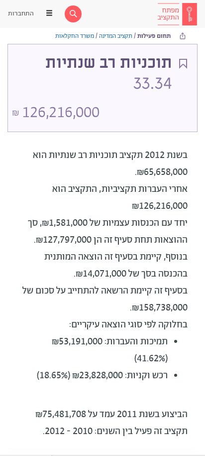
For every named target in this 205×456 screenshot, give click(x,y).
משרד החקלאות (74, 36)
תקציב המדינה (115, 36)
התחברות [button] (21, 13)
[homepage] (177, 14)
